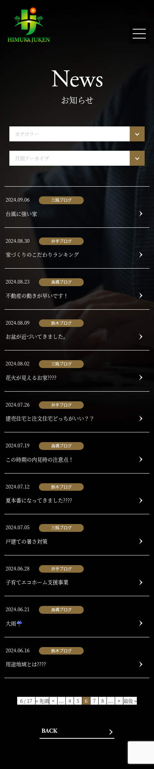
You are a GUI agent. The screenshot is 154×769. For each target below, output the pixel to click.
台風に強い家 (21, 213)
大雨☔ (14, 623)
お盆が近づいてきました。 (37, 336)
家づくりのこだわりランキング (42, 254)
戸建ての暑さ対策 (26, 541)
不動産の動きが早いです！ (37, 295)
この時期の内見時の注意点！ (40, 459)
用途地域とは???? (26, 664)
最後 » (130, 700)
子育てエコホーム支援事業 (37, 582)
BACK (49, 731)
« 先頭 (42, 700)
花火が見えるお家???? (31, 377)
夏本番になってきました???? (39, 500)
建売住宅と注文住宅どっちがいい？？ (50, 418)
